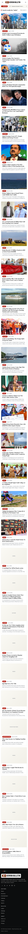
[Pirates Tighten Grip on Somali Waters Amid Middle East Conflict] (14, 181)
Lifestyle (3, 898)
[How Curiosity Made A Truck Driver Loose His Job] (14, 784)
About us (3, 918)
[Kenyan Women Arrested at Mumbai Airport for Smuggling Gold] (14, 643)
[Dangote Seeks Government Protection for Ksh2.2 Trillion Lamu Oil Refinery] (14, 21)
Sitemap (3, 911)
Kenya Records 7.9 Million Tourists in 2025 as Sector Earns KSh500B (13, 251)
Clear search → (23, 10)
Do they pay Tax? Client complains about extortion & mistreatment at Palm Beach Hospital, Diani (13, 626)
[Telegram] (9, 885)
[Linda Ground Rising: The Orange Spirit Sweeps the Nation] (14, 327)
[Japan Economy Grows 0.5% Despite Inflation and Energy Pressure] (14, 124)
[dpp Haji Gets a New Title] (14, 672)
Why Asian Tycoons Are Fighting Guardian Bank (13, 739)
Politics (5, 336)
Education (5, 849)
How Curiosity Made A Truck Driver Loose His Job (14, 796)
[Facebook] (2, 885)
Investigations (6, 736)
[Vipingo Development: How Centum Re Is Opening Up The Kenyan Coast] (14, 499)
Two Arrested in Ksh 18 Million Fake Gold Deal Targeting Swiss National (13, 222)
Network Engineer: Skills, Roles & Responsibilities (11, 852)
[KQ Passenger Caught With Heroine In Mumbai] (14, 755)
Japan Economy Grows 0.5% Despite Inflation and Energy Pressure (12, 137)
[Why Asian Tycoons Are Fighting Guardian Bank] (14, 727)
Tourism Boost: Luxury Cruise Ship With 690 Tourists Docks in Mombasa (13, 368)
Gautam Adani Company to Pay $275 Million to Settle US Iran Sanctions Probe (13, 165)
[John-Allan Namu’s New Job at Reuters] (14, 812)
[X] (5, 885)
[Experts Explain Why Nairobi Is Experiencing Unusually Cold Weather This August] (14, 46)
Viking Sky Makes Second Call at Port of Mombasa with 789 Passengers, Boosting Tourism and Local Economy (13, 310)
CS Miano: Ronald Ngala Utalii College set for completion (13, 483)
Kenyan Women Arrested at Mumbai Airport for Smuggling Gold (12, 656)
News (4, 82)
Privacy (2, 923)
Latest (2, 908)
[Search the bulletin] (25, 2)
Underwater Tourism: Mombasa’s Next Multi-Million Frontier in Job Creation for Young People (13, 454)
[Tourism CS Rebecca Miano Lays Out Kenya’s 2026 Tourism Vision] (14, 384)
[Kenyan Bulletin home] (12, 2)
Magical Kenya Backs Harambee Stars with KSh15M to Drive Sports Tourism (13, 425)
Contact (3, 921)
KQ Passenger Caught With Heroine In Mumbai (12, 768)
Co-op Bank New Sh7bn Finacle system (12, 568)
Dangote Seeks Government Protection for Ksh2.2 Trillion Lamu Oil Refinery (13, 34)
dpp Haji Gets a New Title (9, 683)
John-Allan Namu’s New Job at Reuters (13, 824)
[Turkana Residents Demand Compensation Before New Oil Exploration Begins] (14, 73)
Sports (2, 903)
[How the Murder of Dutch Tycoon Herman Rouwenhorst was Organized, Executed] (14, 698)
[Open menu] (2, 2)
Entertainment (4, 896)
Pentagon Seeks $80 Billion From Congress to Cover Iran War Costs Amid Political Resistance (13, 111)
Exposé (4, 622)
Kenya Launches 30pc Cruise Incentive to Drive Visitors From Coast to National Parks (13, 280)
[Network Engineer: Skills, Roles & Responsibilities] (14, 839)
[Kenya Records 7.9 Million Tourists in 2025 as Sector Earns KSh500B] (14, 238)
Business (5, 31)
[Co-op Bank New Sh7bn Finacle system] (14, 556)
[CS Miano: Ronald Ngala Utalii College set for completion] (14, 471)
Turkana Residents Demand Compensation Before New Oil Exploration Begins (13, 85)
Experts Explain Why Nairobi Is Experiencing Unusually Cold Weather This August (13, 59)
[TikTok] (7, 885)
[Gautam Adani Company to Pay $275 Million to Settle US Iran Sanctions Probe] (14, 153)
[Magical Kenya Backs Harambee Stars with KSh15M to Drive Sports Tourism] (14, 412)
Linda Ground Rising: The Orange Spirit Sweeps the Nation (13, 339)
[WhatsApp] (12, 885)
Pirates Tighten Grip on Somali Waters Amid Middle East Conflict (12, 194)
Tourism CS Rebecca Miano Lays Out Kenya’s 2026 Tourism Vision (12, 396)
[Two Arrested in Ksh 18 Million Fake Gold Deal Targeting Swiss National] (14, 210)
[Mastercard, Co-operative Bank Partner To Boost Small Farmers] (14, 528)
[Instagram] (14, 885)
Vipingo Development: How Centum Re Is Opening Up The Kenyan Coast (13, 512)
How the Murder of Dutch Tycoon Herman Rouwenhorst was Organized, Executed (13, 711)
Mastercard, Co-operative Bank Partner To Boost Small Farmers (13, 540)
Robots (2, 913)
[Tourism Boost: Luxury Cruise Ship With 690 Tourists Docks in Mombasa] (14, 355)
